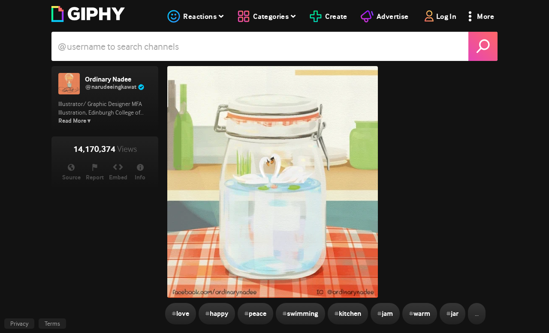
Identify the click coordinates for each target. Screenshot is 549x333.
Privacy (19, 323)
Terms (52, 323)
